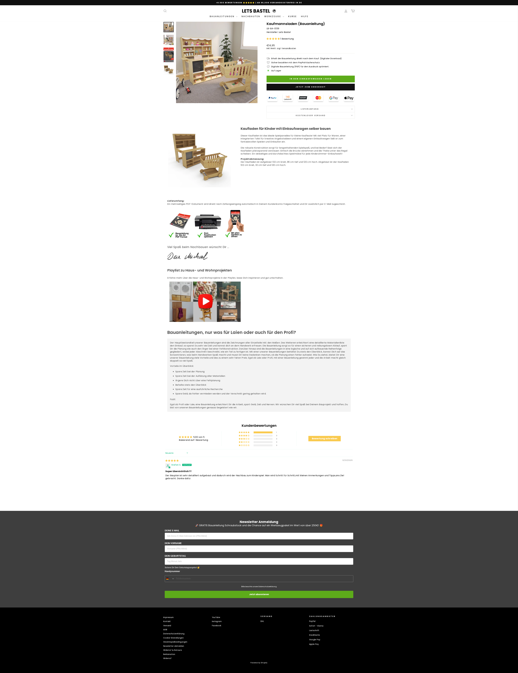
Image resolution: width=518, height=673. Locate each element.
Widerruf (167, 658)
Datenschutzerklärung (173, 633)
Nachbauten (250, 16)
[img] (172, 460)
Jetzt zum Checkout (311, 87)
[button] (273, 38)
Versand (167, 625)
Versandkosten (289, 48)
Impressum (168, 617)
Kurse (292, 16)
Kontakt (167, 621)
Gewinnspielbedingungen (175, 642)
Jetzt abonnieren (259, 594)
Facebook (216, 625)
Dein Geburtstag (175, 556)
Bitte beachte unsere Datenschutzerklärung (259, 586)
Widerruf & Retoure (172, 650)
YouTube (216, 617)
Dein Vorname (173, 543)
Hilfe (305, 16)
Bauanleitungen (222, 16)
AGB (165, 629)
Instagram (217, 621)
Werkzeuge (273, 16)
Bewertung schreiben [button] (324, 438)
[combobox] (170, 578)
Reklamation (169, 654)
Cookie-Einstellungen (173, 638)
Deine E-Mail (172, 530)
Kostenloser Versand (311, 115)
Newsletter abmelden (173, 646)
